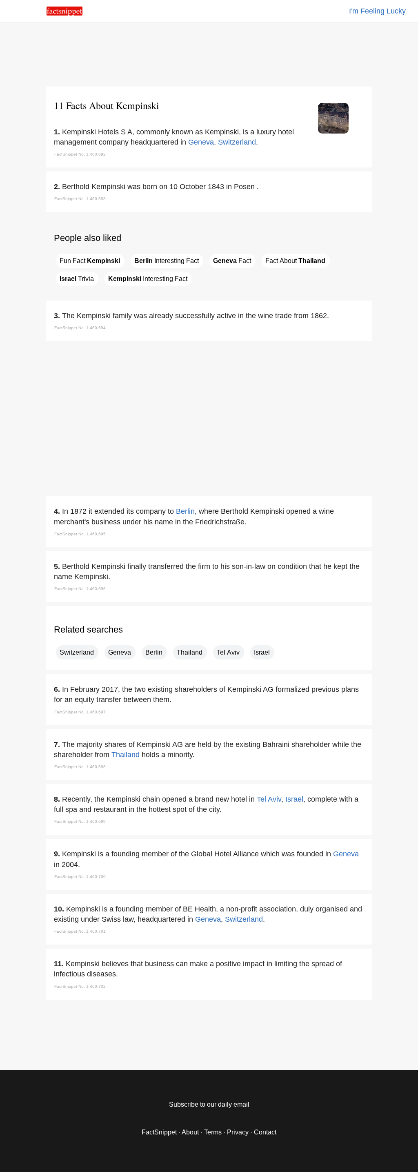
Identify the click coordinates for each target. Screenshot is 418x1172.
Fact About (295, 260)
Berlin (185, 511)
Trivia (77, 278)
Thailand (189, 652)
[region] (209, 53)
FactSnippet (159, 1132)
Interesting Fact (166, 260)
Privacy (238, 1132)
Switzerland (237, 142)
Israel (262, 652)
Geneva (201, 142)
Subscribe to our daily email (209, 1104)
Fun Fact (90, 260)
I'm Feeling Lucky (377, 11)
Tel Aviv (228, 652)
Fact (232, 260)
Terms (213, 1132)
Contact (265, 1132)
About (190, 1132)
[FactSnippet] (64, 13)
